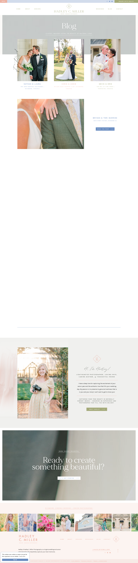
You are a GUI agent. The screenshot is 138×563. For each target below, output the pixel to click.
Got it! (15, 559)
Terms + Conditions (100, 561)
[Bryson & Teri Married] (112, 129)
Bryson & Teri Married (105, 118)
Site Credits (75, 561)
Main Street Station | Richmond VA (105, 120)
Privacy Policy (86, 561)
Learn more (22, 556)
